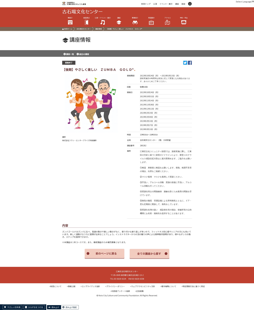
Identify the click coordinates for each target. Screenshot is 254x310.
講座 (177, 4)
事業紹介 (135, 18)
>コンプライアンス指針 (90, 286)
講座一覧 (70, 54)
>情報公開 (71, 286)
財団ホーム (68, 29)
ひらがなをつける (35, 307)
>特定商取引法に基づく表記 (193, 286)
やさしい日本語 (13, 307)
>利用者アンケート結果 (120, 291)
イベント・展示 (166, 4)
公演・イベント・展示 (103, 18)
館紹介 (70, 18)
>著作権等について (168, 286)
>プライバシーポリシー (115, 286)
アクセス (167, 18)
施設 (183, 4)
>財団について (55, 286)
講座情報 (98, 29)
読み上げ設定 (71, 307)
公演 (155, 4)
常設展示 (151, 18)
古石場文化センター (84, 29)
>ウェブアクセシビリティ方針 (142, 286)
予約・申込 (184, 18)
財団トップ (146, 4)
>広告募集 (139, 291)
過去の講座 (84, 54)
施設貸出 (86, 18)
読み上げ (55, 307)
